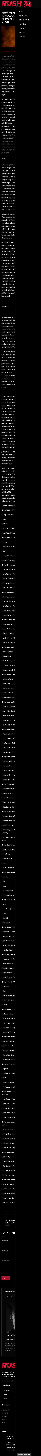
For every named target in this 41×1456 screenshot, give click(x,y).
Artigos (4, 1419)
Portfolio (4, 1413)
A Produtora (5, 1410)
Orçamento (5, 1422)
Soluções (4, 1416)
